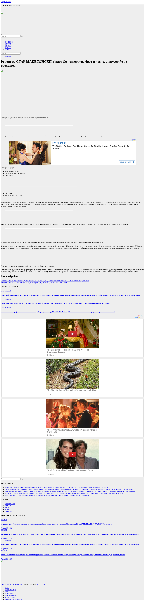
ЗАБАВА (8, 50)
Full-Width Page (10, 590)
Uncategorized (6, 56)
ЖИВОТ (8, 48)
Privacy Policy (10, 597)
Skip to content (6, 2)
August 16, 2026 (6, 538)
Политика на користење (14, 599)
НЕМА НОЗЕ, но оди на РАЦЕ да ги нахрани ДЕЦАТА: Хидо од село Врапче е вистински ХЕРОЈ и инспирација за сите (45, 281)
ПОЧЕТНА (9, 42)
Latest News (9, 593)
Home (7, 588)
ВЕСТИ (8, 44)
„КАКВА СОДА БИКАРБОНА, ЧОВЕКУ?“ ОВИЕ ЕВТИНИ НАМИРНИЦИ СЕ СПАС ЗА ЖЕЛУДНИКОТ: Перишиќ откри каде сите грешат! (56, 303)
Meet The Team (10, 595)
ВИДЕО (8, 46)
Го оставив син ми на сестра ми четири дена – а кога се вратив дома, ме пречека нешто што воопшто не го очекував (47, 495)
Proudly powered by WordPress (12, 584)
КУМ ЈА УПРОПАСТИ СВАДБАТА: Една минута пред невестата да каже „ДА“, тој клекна (34, 282)
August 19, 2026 (6, 528)
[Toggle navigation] (2, 34)
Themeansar (41, 584)
